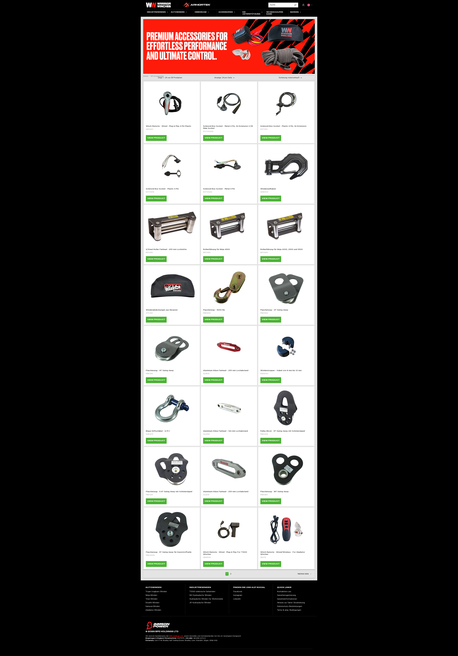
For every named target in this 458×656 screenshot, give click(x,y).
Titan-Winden (151, 599)
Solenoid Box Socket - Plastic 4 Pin (162, 189)
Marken (294, 12)
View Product (156, 138)
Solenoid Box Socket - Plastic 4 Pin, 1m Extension (283, 126)
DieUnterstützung (251, 13)
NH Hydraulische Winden (200, 595)
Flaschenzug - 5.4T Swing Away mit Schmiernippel (169, 492)
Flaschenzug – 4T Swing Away (274, 310)
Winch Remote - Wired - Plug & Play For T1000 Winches (225, 553)
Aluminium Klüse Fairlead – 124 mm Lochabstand (225, 431)
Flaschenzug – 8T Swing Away (160, 370)
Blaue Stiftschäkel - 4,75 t (158, 431)
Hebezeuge (201, 12)
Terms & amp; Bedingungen (289, 610)
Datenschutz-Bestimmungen (289, 606)
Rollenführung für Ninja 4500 (216, 249)
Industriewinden (156, 12)
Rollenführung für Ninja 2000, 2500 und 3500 (281, 249)
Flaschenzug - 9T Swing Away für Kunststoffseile (168, 552)
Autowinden (178, 12)
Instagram (237, 595)
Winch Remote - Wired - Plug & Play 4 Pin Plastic (168, 126)
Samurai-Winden (153, 606)
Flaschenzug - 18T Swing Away (274, 492)
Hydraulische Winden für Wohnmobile (206, 599)
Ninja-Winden (151, 595)
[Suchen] (295, 5)
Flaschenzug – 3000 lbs (214, 310)
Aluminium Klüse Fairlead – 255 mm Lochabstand (225, 370)
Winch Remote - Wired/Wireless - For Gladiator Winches (282, 553)
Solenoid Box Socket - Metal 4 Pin (219, 189)
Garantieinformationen (287, 599)
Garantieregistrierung (286, 595)
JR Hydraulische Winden (200, 603)
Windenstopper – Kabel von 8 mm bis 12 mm (281, 370)
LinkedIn (237, 599)
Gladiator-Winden (153, 610)
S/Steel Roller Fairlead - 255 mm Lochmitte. (166, 249)
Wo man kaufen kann (274, 13)
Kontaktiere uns (284, 591)
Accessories (226, 12)
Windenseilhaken (268, 189)
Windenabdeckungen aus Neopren (162, 310)
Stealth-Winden (152, 603)
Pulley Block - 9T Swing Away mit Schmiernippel (282, 431)
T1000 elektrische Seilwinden (202, 591)
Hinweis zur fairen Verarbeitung (291, 603)
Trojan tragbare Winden (156, 591)
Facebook (237, 591)
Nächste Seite (303, 574)
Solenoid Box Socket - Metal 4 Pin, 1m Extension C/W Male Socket (228, 127)
